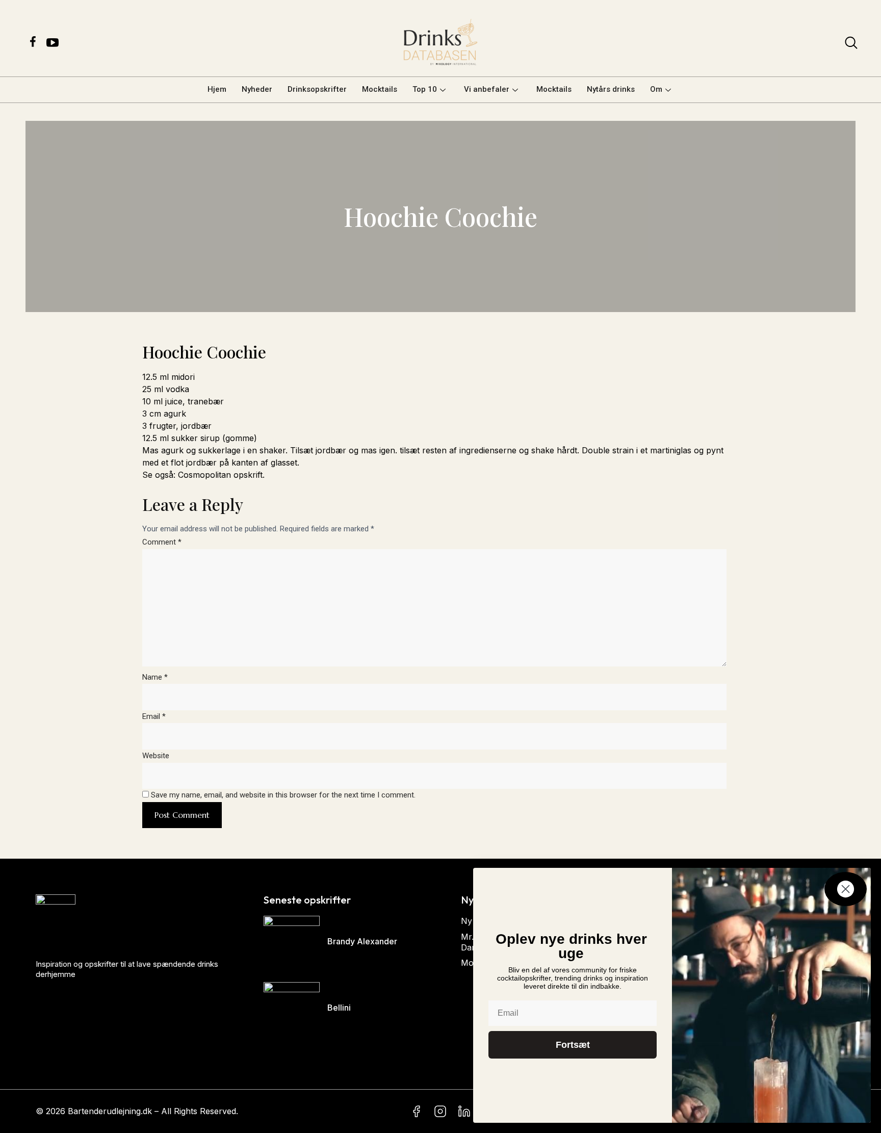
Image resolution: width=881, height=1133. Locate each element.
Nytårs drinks (611, 89)
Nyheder (257, 89)
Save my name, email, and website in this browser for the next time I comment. (283, 795)
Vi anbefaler (486, 89)
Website (155, 755)
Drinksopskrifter (317, 89)
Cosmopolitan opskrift (220, 475)
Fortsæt (573, 1045)
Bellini (339, 1007)
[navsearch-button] (851, 45)
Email (154, 716)
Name (155, 677)
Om (656, 89)
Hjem (217, 89)
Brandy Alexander (362, 941)
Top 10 (424, 89)
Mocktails (379, 89)
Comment (162, 542)
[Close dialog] (845, 889)
